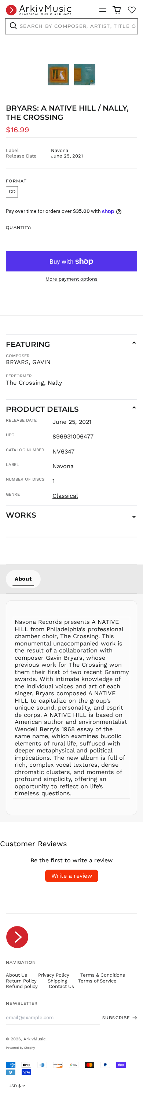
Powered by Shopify (20, 1048)
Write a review (71, 875)
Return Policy (21, 981)
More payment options (71, 279)
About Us (16, 975)
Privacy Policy (53, 975)
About (23, 578)
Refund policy (22, 986)
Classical (65, 495)
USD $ (14, 1085)
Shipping (57, 981)
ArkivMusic (34, 1038)
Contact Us (61, 986)
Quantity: (19, 227)
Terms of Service (97, 981)
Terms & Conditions (102, 975)
